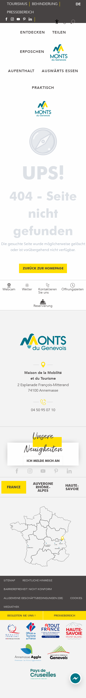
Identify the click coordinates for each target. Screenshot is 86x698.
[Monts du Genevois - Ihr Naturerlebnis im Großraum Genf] (58, 52)
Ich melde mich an (43, 461)
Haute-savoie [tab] (72, 487)
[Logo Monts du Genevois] (43, 341)
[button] (73, 22)
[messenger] (75, 683)
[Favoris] (65, 22)
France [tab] (14, 487)
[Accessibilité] (57, 21)
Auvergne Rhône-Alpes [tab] (43, 487)
